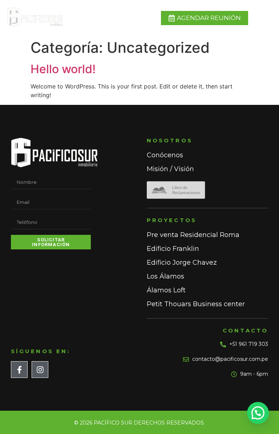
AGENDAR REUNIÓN (209, 17)
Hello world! (63, 69)
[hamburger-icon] (261, 18)
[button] (258, 413)
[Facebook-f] (19, 369)
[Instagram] (40, 369)
